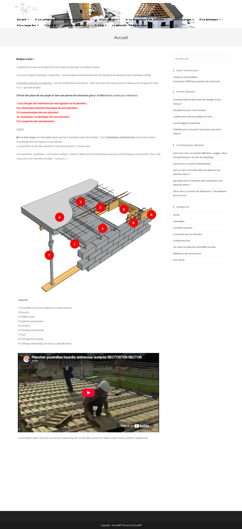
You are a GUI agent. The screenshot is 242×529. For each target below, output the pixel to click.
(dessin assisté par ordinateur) (77, 95)
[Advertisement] (88, 477)
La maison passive (182, 227)
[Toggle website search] (176, 25)
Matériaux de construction (187, 253)
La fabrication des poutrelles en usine (192, 116)
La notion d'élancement (198, 163)
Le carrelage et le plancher (186, 123)
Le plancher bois (181, 240)
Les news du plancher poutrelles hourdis (194, 247)
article (176, 214)
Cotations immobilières (185, 77)
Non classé (178, 259)
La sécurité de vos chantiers (187, 234)
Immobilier (179, 221)
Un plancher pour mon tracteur (189, 110)
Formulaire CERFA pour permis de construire (196, 81)
